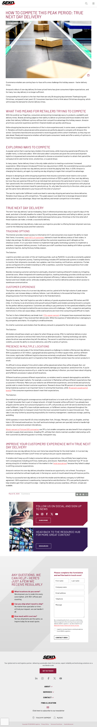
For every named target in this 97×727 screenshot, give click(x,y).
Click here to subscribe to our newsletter (48, 710)
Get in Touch (48, 671)
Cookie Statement (68, 724)
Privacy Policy (45, 724)
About (47, 686)
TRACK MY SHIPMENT (43, 718)
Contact (47, 697)
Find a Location (48, 703)
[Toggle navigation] (93, 3)
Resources (43, 546)
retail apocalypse (60, 463)
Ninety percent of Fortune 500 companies (22, 429)
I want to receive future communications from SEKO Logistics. (70, 630)
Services (47, 692)
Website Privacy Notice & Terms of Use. (66, 625)
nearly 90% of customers (34, 237)
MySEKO (60, 718)
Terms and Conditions (56, 724)
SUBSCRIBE (43, 520)
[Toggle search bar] (86, 3)
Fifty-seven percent (51, 315)
